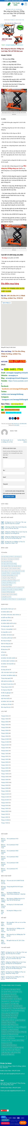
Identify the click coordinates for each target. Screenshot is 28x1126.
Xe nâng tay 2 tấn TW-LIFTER (8, 1031)
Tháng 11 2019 (5, 796)
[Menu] (2, 4)
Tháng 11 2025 (5, 742)
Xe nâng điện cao (5, 632)
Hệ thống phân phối (14, 1120)
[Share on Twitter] (12, 418)
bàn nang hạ (6, 989)
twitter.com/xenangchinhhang (12, 394)
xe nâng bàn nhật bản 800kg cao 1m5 (9, 575)
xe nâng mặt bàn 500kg (6, 585)
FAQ (16, 1121)
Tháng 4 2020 (4, 782)
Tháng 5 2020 (4, 779)
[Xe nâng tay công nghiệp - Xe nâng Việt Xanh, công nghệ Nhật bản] (13, 4)
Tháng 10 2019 (5, 799)
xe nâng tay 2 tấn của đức (7, 589)
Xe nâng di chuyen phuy (7, 684)
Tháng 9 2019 (4, 802)
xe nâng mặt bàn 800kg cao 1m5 (8, 587)
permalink (17, 425)
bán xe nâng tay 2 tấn (6, 570)
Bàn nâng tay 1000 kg (15, 989)
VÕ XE (3, 652)
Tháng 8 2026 (4, 716)
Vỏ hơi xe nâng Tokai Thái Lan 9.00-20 (10, 1015)
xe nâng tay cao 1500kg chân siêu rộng (10, 1034)
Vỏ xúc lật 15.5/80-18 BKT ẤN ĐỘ (9, 1017)
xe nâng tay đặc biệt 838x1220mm (9, 1045)
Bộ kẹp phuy (4, 649)
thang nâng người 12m (6, 1008)
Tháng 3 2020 (4, 785)
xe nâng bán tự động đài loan (7, 1027)
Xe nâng (4, 257)
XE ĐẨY (3, 655)
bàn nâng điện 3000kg (6, 991)
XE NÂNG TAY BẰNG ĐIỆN (8, 675)
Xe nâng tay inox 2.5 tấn (7, 1042)
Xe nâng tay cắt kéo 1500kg (18, 1040)
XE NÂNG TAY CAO (6, 701)
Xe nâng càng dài (5, 646)
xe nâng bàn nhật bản (15, 573)
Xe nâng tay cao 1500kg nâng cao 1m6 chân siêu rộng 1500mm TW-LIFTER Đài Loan (13, 1037)
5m (2, 989)
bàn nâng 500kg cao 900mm (8, 556)
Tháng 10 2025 (5, 744)
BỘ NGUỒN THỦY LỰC (7, 609)
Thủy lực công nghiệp (6, 629)
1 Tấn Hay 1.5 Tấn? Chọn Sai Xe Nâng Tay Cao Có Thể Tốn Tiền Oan (16, 527)
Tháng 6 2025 (4, 756)
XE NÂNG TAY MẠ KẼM (7, 663)
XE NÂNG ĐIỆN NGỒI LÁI (8, 623)
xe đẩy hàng (4, 695)
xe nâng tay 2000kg (18, 589)
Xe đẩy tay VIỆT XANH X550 (8, 1054)
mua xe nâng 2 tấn (15, 570)
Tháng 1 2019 (4, 817)
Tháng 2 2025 (4, 768)
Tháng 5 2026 (4, 724)
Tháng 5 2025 (4, 759)
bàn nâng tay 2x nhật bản (13, 559)
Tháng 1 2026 (4, 736)
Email (4, 477)
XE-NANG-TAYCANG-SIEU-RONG (10, 614)
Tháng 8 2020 (4, 770)
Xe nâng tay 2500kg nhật (21, 1031)
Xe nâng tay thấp (5, 690)
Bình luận (5, 457)
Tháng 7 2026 (4, 718)
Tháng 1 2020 (4, 791)
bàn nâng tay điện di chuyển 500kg (9, 563)
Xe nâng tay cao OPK (6, 1040)
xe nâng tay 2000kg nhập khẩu (8, 592)
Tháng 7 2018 (4, 823)
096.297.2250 (16, 1070)
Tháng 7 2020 (4, 773)
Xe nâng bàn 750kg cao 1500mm (9, 1022)
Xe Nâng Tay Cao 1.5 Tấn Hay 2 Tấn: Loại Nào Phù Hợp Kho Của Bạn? (15, 523)
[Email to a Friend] (15, 418)
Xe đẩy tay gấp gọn (6, 692)
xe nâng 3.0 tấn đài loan (20, 1020)
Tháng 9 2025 (4, 747)
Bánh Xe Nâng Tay (5, 643)
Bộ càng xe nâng (5, 640)
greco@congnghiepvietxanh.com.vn (14, 1073)
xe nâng (22, 570)
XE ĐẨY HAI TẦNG (6, 617)
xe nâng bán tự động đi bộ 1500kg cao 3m (10, 580)
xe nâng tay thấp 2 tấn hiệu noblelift (9, 594)
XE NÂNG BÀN (19, 9)
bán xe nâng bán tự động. (15, 568)
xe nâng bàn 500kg (6, 573)
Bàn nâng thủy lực (11, 9)
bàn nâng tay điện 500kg (7, 561)
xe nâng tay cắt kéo (6, 704)
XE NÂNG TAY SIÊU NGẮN (8, 658)
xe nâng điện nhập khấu (18, 1047)
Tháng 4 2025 (4, 762)
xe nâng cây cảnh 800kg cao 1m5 (9, 582)
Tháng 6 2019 (4, 811)
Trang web (5, 484)
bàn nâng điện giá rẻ (13, 413)
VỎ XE (3, 666)
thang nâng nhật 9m (6, 1010)
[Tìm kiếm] (22, 4)
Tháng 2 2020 (4, 788)
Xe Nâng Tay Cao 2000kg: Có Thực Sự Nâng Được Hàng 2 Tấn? (15, 542)
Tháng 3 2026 (4, 730)
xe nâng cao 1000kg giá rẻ (20, 1027)
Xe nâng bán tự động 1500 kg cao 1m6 (10, 1024)
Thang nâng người (6, 678)
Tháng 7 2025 (4, 753)
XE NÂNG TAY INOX (6, 635)
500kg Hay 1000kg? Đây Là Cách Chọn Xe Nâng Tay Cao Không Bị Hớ (16, 532)
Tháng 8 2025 (4, 750)
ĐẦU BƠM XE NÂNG (6, 681)
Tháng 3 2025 (4, 765)
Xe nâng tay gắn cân (6, 626)
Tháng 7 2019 (4, 808)
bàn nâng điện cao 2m (16, 991)
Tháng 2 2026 (4, 733)
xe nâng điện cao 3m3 (6, 596)
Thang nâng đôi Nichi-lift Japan (17, 1010)
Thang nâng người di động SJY (19, 1008)
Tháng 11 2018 (5, 820)
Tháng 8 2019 (4, 805)
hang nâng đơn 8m (5, 1001)
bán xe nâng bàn (5, 568)
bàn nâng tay (4, 559)
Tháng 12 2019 (5, 794)
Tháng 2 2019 (4, 814)
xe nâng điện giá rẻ (21, 599)
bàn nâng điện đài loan (16, 566)
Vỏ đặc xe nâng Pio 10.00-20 (8, 1020)
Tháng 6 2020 (4, 776)
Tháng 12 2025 (5, 739)
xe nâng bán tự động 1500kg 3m (8, 577)
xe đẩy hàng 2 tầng (5, 1052)
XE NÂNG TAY (5, 620)
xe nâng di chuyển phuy (13, 1029)
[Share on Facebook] (10, 418)
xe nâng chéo (4, 1029)
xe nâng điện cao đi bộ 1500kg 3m (9, 599)
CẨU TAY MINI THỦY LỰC (8, 672)
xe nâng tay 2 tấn (20, 587)
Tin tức (23, 1120)
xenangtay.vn (13, 375)
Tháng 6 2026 (4, 721)
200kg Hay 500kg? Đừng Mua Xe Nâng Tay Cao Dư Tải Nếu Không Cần (15, 537)
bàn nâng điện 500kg (6, 566)
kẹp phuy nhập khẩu (15, 1001)
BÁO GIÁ (23, 1122)
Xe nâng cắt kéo (5, 669)
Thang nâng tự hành (6, 687)
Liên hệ (12, 1121)
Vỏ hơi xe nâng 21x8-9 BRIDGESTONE (10, 1013)
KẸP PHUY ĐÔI (5, 698)
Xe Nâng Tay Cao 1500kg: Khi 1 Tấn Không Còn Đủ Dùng (15, 977)
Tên (4, 470)
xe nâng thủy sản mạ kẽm (7, 1047)
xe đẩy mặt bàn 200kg (15, 1052)
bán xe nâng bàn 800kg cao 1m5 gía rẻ (10, 996)
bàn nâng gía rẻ (18, 556)
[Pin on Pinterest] (18, 418)
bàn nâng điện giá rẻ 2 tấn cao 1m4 (9, 994)
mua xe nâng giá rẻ (5, 1003)
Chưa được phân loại (6, 637)
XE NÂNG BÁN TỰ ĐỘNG (8, 661)
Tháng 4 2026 (4, 727)
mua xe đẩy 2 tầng (14, 1003)
